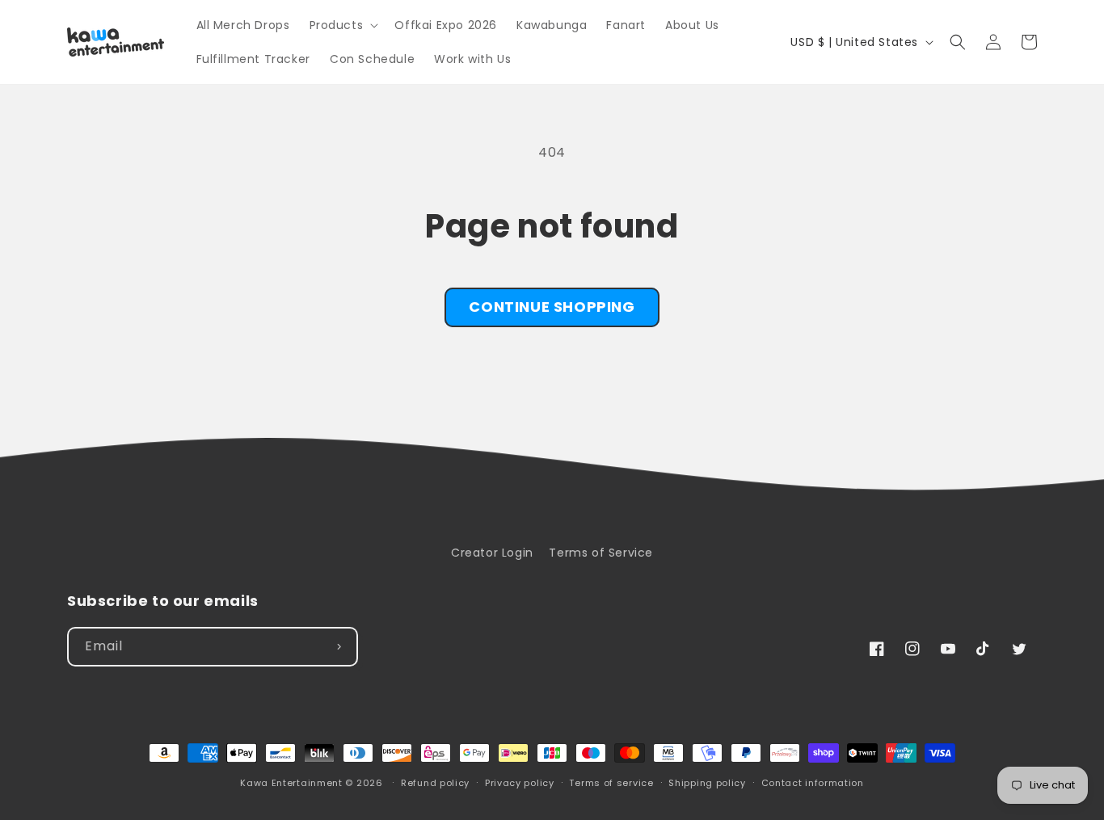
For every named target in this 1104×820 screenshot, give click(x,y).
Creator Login (492, 553)
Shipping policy (707, 782)
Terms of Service (601, 553)
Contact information (812, 782)
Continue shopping (551, 306)
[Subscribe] (338, 647)
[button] (343, 25)
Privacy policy (519, 782)
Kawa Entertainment (292, 782)
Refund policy (435, 782)
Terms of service (611, 782)
